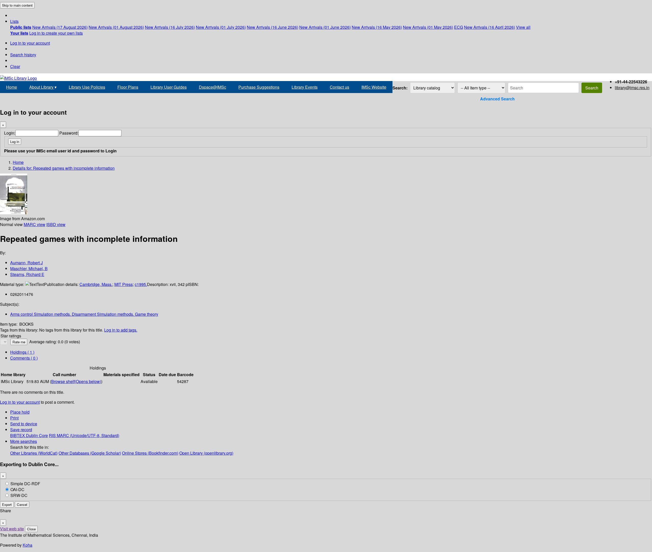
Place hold (20, 412)
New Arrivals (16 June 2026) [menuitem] (272, 27)
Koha (27, 545)
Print (14, 418)
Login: (9, 133)
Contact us (339, 87)
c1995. (141, 284)
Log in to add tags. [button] (120, 330)
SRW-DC (19, 495)
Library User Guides (169, 87)
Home (11, 87)
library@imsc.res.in (632, 87)
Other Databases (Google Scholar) (90, 453)
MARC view (34, 224)
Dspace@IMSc (212, 87)
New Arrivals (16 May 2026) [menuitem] (377, 27)
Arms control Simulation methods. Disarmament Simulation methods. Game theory (84, 314)
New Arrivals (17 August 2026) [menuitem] (60, 27)
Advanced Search (497, 99)
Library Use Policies (87, 87)
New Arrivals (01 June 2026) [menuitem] (325, 27)
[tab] (24, 358)
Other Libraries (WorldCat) (34, 453)
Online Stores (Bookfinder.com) (150, 453)
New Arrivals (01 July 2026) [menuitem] (221, 27)
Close (31, 529)
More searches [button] (23, 441)
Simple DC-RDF (25, 484)
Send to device (23, 424)
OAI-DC (17, 489)
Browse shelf (76, 381)
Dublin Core (37, 435)
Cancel (22, 504)
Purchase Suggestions (258, 87)
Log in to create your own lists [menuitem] (56, 33)
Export (7, 504)
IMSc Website (373, 87)
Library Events (305, 87)
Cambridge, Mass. (95, 284)
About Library (43, 87)
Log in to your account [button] (20, 402)
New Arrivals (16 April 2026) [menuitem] (489, 27)
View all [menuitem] (523, 27)
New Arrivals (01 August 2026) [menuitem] (116, 27)
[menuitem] (20, 27)
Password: (68, 133)
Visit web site (12, 529)
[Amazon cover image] (13, 213)
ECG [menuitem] (458, 27)
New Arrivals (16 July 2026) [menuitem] (170, 27)
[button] (14, 21)
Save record (21, 429)
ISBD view (55, 224)
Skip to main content (17, 5)
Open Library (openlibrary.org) (206, 453)
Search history (23, 55)
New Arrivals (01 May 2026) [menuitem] (428, 27)
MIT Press (123, 284)
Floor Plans (127, 87)
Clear (15, 66)
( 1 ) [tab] (22, 352)
